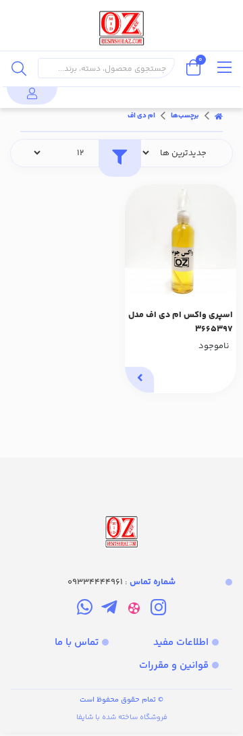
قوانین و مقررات (174, 665)
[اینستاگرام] (158, 610)
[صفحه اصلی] (219, 116)
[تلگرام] (109, 610)
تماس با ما (77, 642)
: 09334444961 (122, 582)
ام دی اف (141, 116)
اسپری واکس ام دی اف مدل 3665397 (180, 322)
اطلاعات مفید (181, 642)
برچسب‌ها (185, 116)
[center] (19, 68)
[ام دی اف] (121, 504)
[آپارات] (134, 610)
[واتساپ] (85, 610)
